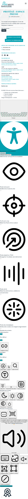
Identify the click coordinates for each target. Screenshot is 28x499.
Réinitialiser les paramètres (6, 486)
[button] (0, 121)
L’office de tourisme (15, 16)
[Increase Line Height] (1, 354)
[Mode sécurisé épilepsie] (0, 328)
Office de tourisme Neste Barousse (13, 45)
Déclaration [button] (3, 152)
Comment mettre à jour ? (17, 423)
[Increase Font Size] (1, 334)
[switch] (0, 190)
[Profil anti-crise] (0, 224)
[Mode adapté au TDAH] (0, 258)
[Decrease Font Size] (1, 340)
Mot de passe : (5, 28)
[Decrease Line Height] (1, 360)
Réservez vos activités (14, 37)
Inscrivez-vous (4, 86)
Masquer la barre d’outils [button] (6, 154)
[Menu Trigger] (25, 3)
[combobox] (14, 110)
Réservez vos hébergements (14, 40)
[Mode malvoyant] (0, 190)
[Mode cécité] (0, 294)
